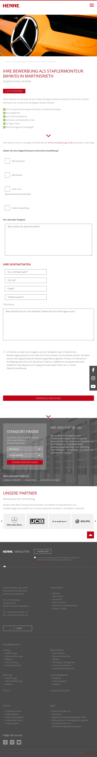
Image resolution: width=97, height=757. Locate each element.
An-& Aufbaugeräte (58, 675)
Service (6, 690)
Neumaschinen (58, 653)
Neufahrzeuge (11, 653)
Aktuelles (56, 593)
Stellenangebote (12, 714)
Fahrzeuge (7, 675)
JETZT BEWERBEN (15, 91)
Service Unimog (11, 662)
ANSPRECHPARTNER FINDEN (25, 462)
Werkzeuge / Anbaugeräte (63, 662)
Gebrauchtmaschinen (61, 656)
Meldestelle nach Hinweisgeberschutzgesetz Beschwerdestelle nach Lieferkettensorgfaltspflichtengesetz (70, 723)
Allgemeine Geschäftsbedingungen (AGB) (69, 717)
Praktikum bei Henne (14, 720)
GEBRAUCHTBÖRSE (12, 480)
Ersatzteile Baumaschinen (63, 668)
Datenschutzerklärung (45, 562)
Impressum (56, 714)
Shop (19, 628)
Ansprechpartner (12, 723)
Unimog (6, 650)
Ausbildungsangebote (14, 717)
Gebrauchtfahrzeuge (14, 656)
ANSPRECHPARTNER (49, 480)
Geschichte (57, 599)
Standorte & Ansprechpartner (65, 605)
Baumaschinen (57, 650)
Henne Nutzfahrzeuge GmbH (61, 142)
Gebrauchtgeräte (59, 681)
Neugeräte (56, 678)
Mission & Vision (59, 602)
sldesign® (90, 753)
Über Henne (57, 596)
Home (7, 62)
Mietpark (9, 659)
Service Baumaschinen (61, 665)
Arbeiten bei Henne (13, 711)
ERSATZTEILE (31, 480)
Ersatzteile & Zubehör (60, 690)
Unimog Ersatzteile (13, 665)
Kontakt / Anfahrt (59, 608)
